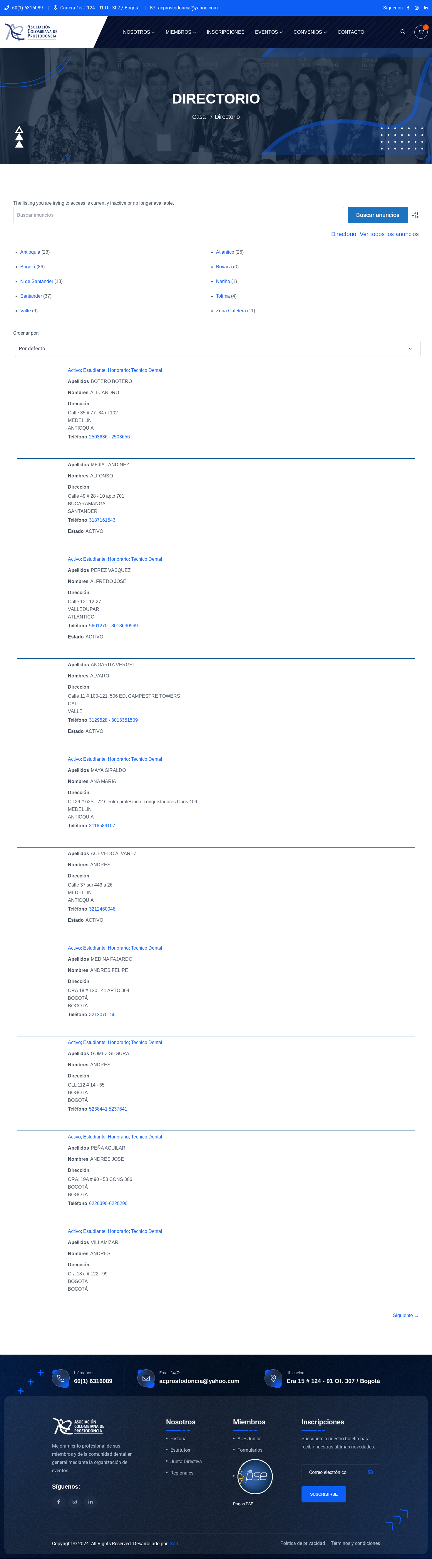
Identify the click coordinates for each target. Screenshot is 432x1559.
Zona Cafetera (231, 310)
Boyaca (224, 266)
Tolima (223, 296)
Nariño (223, 281)
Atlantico (225, 252)
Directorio (343, 234)
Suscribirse (324, 1494)
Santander (31, 296)
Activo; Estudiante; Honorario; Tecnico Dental (115, 370)
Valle (25, 310)
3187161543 (102, 520)
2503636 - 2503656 (109, 436)
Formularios (249, 1450)
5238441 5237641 (108, 1108)
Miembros (178, 32)
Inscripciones (226, 32)
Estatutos (180, 1450)
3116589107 (102, 825)
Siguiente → (406, 1315)
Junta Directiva (186, 1461)
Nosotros (136, 32)
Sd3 (174, 1543)
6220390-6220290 (108, 1203)
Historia (178, 1438)
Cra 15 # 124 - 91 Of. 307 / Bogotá (333, 1381)
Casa (199, 116)
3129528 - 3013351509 (113, 720)
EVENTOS (266, 32)
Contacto (351, 32)
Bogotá (27, 266)
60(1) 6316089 (27, 8)
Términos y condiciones (355, 1543)
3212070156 (102, 1014)
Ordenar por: (26, 333)
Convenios (308, 32)
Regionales (181, 1473)
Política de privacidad (302, 1543)
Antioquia (30, 252)
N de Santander (36, 281)
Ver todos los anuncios (389, 234)
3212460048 (102, 908)
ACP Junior (249, 1438)
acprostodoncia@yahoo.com (188, 8)
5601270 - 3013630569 (113, 625)
